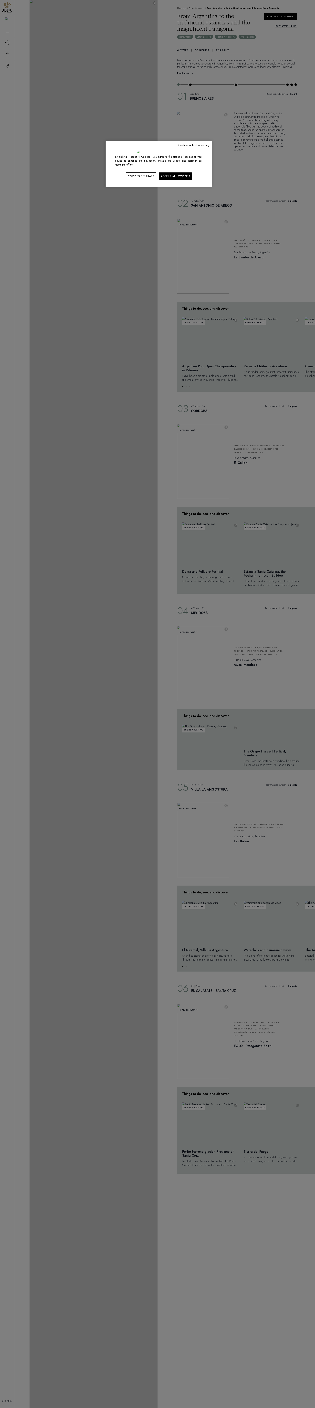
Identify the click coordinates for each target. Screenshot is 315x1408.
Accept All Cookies (175, 176)
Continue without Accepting (194, 145)
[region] (158, 164)
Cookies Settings (141, 176)
